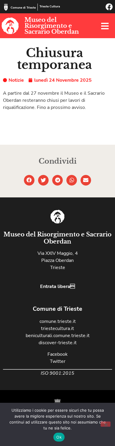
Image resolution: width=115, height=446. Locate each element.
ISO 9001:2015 (57, 373)
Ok (59, 437)
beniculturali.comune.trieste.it (58, 335)
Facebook (57, 354)
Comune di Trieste (23, 8)
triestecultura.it (57, 328)
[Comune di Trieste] (5, 7)
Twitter (57, 361)
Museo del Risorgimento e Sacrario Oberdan (51, 25)
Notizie (16, 80)
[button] (29, 180)
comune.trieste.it (58, 321)
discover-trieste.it (58, 342)
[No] (106, 424)
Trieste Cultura (50, 6)
